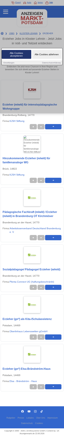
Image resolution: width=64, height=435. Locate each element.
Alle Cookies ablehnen (47, 54)
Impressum (52, 418)
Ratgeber (10, 418)
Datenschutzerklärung (51, 63)
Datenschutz (27, 423)
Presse (21, 418)
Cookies (39, 423)
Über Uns (40, 418)
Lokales (30, 418)
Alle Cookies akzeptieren (16, 54)
